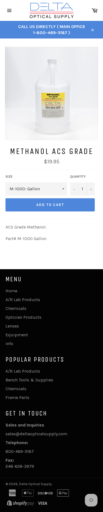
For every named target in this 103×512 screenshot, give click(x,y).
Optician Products (23, 317)
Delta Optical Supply (35, 484)
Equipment (16, 334)
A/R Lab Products (22, 299)
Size (9, 176)
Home (11, 290)
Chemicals (15, 308)
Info (9, 343)
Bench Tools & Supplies (29, 379)
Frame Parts (17, 397)
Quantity (78, 176)
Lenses (12, 326)
